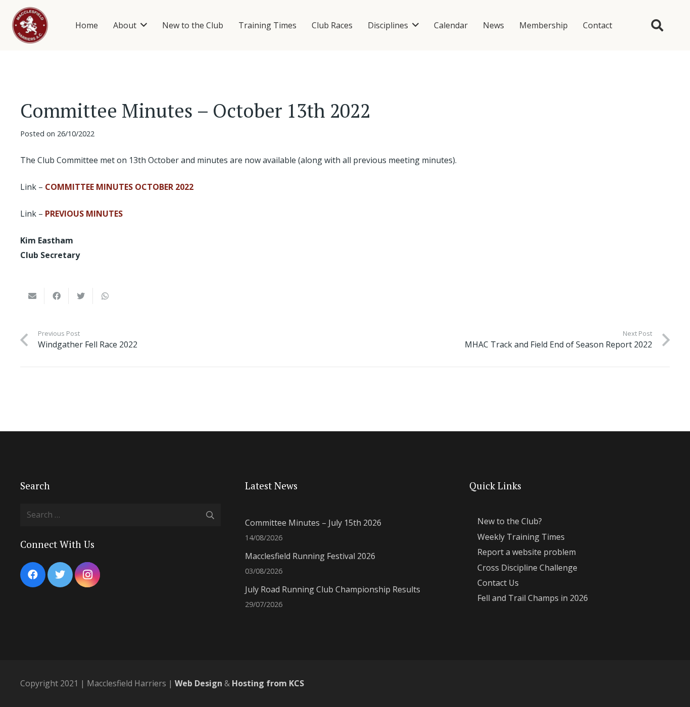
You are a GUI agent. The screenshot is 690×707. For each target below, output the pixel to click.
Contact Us (498, 582)
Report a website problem (526, 552)
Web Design (198, 683)
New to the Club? (509, 521)
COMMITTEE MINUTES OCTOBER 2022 (119, 186)
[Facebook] (32, 574)
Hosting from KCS (268, 683)
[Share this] (56, 296)
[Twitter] (60, 574)
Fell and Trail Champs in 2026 (532, 597)
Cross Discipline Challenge (527, 567)
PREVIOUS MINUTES (84, 213)
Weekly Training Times (521, 536)
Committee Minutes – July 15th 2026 (313, 522)
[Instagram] (87, 574)
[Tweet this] (81, 296)
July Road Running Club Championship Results (332, 589)
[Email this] (32, 296)
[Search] (657, 25)
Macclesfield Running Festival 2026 (310, 556)
